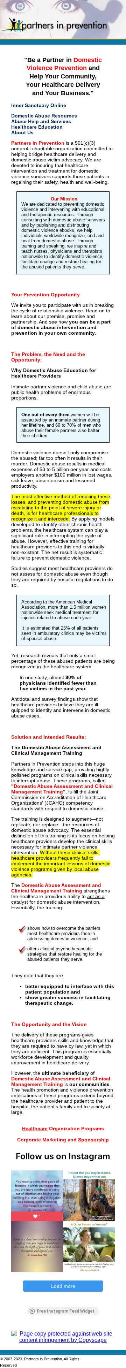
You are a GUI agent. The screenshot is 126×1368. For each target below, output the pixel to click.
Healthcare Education (37, 127)
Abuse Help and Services (41, 121)
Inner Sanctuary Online (38, 105)
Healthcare (35, 1128)
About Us (22, 132)
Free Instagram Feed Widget (65, 1311)
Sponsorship (93, 1139)
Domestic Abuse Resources (44, 116)
